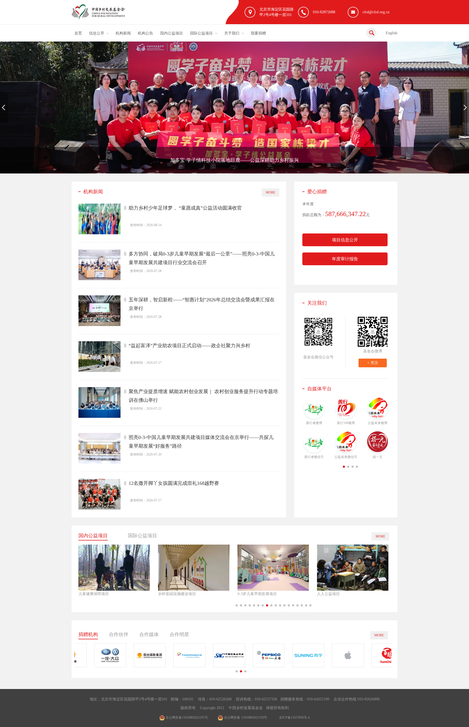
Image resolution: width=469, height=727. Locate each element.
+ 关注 (372, 363)
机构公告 (145, 33)
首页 (78, 33)
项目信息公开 (345, 240)
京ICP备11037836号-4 (294, 717)
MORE (270, 192)
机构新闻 (123, 33)
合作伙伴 (118, 634)
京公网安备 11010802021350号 (245, 717)
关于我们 (231, 33)
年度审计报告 (345, 259)
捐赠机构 (88, 634)
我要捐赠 (258, 33)
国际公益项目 (201, 33)
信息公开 (96, 33)
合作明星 (179, 634)
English (391, 33)
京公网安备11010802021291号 (186, 717)
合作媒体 (149, 634)
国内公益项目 (171, 33)
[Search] (371, 33)
